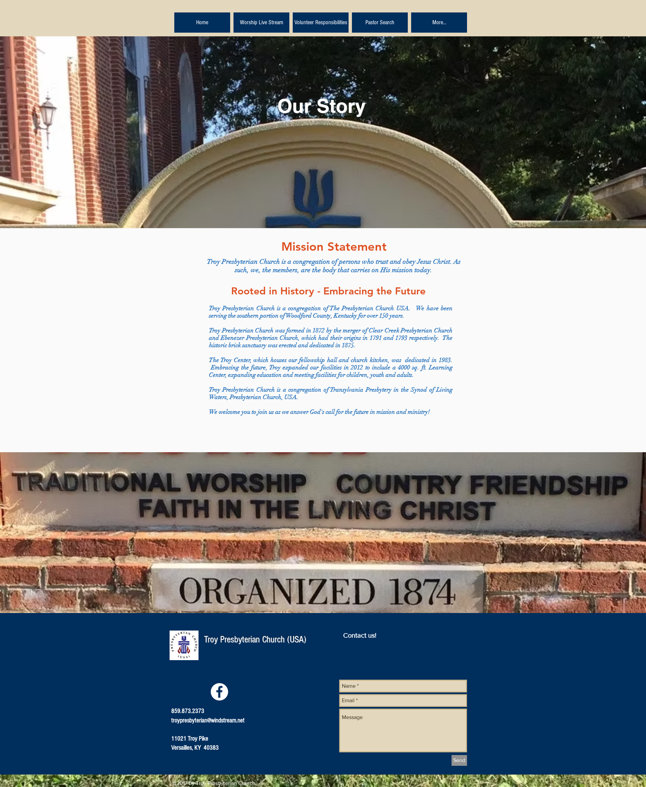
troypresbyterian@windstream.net (208, 720)
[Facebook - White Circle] (219, 692)
